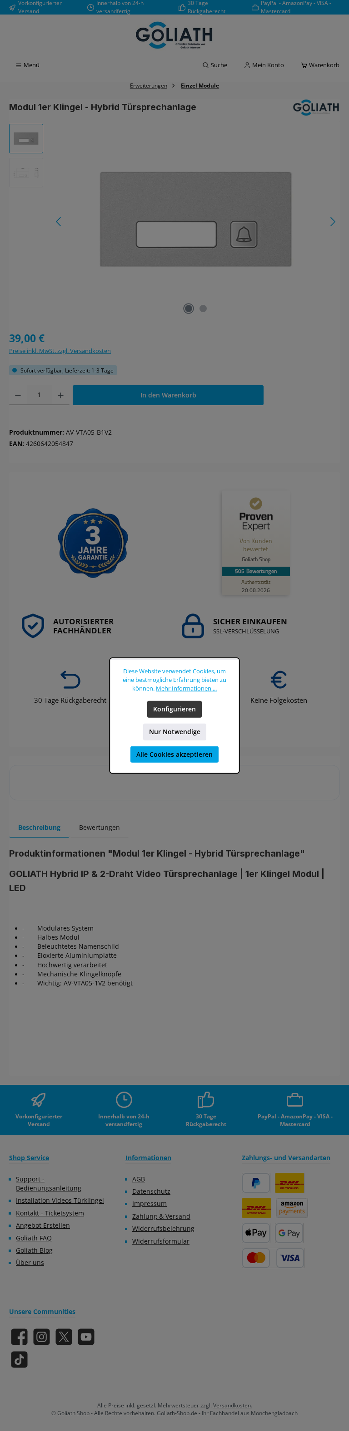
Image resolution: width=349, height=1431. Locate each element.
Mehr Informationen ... (186, 688)
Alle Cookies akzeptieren (174, 754)
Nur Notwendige (174, 732)
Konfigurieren (174, 709)
